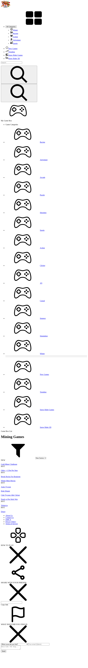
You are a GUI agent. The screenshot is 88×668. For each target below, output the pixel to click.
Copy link (4, 605)
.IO (41, 283)
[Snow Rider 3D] (5, 7)
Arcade (42, 177)
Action (42, 248)
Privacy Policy (11, 522)
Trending (43, 392)
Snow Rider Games (47, 410)
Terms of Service (12, 524)
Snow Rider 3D (45, 427)
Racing (42, 142)
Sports (42, 230)
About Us (9, 516)
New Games (44, 374)
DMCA (8, 520)
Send (3, 651)
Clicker (42, 265)
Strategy (43, 318)
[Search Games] (19, 75)
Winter (42, 354)
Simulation (44, 336)
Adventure (44, 160)
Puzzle (42, 195)
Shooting (43, 213)
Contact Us (10, 518)
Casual (42, 301)
